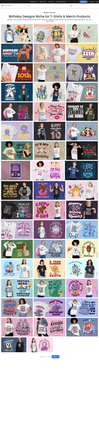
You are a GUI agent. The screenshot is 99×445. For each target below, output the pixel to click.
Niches (46, 12)
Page (42, 357)
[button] (92, 1)
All (29, 5)
